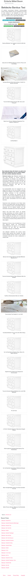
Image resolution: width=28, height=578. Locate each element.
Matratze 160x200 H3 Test (7, 557)
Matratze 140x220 (5, 567)
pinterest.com (8, 514)
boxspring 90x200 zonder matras (10, 24)
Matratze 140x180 (5, 565)
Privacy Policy (16, 575)
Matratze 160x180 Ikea (6, 535)
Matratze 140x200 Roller (7, 545)
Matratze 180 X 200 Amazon (7, 538)
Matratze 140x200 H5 (6, 520)
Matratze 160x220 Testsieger (8, 533)
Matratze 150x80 (5, 530)
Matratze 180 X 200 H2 (6, 528)
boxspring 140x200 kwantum (14, 22)
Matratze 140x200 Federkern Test (9, 560)
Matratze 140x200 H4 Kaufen (8, 540)
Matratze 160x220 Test (6, 525)
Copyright (23, 575)
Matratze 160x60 (5, 547)
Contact (9, 575)
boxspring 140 (21, 24)
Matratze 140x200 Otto (6, 562)
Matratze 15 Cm (5, 550)
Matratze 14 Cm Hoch (6, 552)
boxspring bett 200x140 (20, 20)
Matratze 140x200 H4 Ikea (7, 543)
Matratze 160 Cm (5, 555)
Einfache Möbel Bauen (13, 1)
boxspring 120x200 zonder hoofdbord (14, 18)
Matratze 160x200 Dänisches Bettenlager (10, 523)
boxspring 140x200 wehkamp (9, 20)
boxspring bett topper (8, 26)
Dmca (4, 575)
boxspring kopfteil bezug (19, 26)
